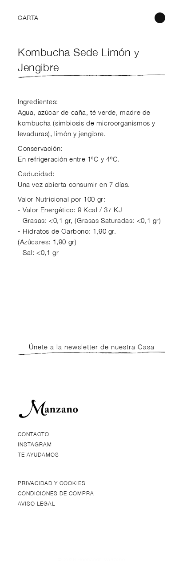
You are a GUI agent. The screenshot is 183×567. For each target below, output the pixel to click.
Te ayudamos (38, 454)
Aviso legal (36, 503)
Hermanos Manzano (101, 559)
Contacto (33, 434)
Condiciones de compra (56, 493)
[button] (27, 18)
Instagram (35, 444)
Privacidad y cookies (52, 483)
